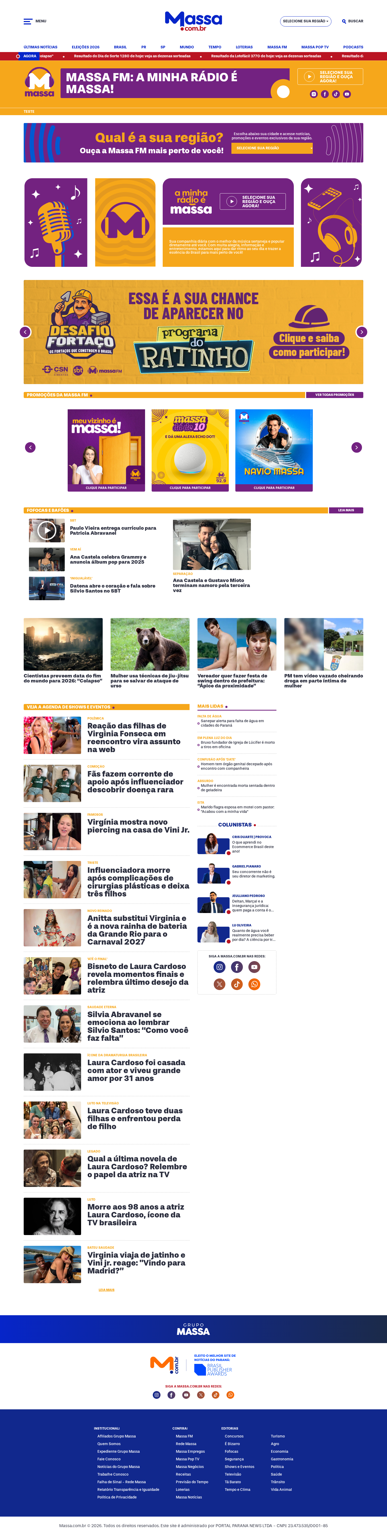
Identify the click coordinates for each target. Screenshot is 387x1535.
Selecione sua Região (304, 21)
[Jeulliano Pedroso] (213, 902)
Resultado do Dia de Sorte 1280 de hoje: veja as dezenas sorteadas (63, 56)
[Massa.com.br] (193, 21)
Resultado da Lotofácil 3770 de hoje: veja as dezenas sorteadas (197, 56)
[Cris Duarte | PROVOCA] (213, 843)
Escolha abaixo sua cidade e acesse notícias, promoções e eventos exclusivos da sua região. (272, 136)
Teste (29, 112)
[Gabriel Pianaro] (213, 873)
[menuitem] (40, 47)
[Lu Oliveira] (213, 931)
